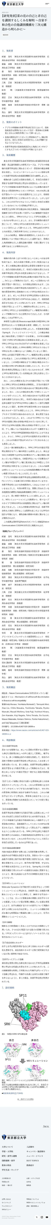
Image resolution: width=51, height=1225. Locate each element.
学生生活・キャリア (10, 1169)
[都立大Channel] (47, 1217)
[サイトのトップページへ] (13, 3)
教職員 (28, 1185)
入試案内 (30, 1146)
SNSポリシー (6, 1209)
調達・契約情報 (31, 1206)
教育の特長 (6, 1165)
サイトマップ (6, 1202)
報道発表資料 (13, 1093)
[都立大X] (37, 1217)
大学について (7, 1146)
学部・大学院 (7, 1151)
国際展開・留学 (8, 1160)
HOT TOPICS (32, 1160)
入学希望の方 (6, 1178)
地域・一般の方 (7, 1185)
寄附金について (31, 1199)
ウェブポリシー (7, 1206)
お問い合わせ (6, 1199)
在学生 (28, 1182)
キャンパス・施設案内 (35, 1151)
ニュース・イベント (34, 1156)
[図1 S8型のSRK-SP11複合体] (25, 1012)
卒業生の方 (5, 1182)
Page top (46, 1126)
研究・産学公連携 (9, 1156)
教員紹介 (30, 1165)
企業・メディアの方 (33, 1178)
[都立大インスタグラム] (42, 1217)
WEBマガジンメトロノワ (34, 1202)
